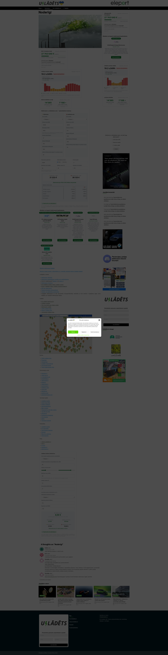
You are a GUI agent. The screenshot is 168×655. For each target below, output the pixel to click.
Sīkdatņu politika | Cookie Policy (83, 334)
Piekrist (73, 332)
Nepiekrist (84, 332)
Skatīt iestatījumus (95, 332)
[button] (99, 320)
